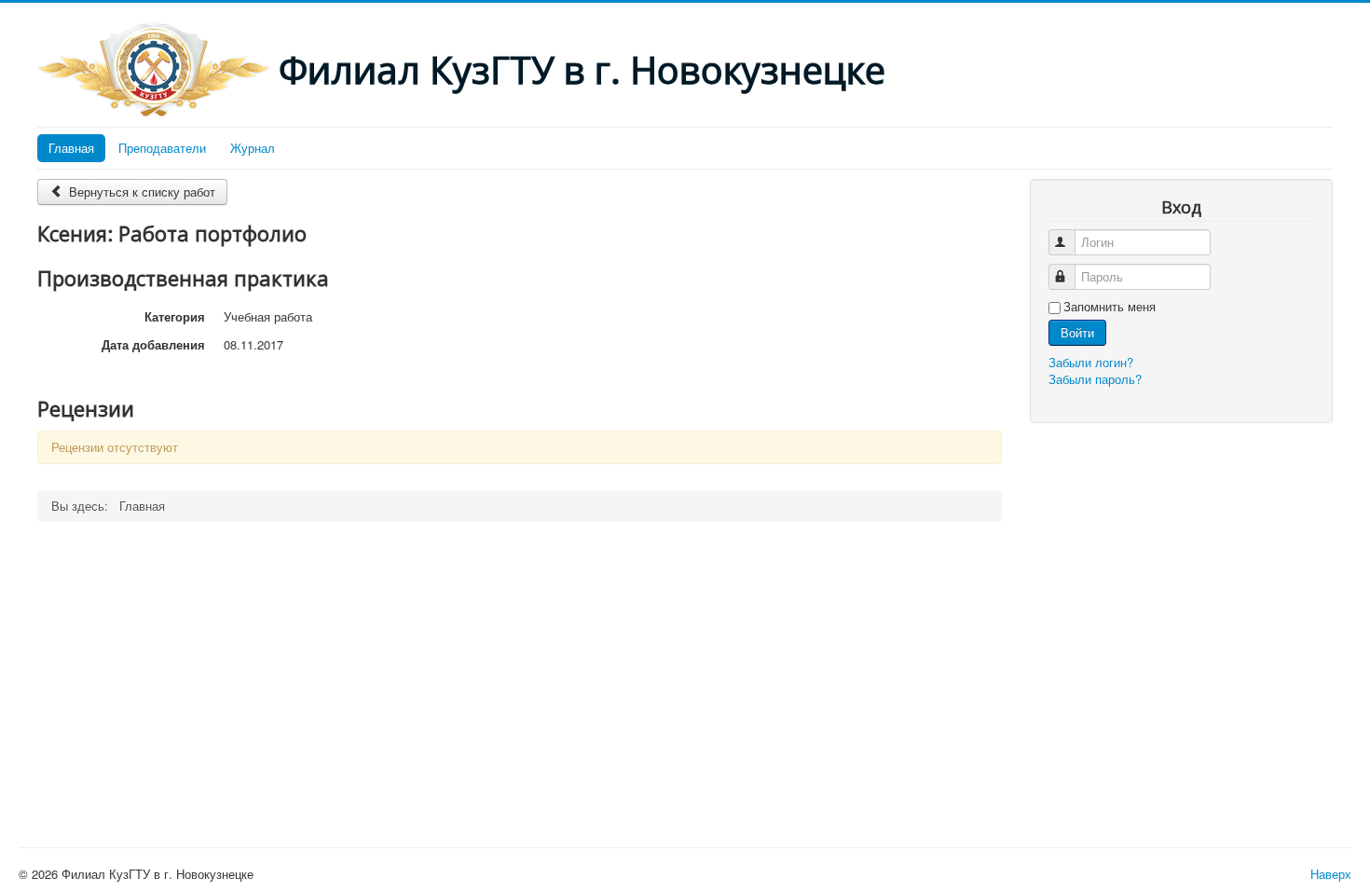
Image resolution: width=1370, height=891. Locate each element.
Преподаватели (162, 148)
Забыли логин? (1090, 362)
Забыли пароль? (1095, 379)
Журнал (252, 148)
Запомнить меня (1109, 306)
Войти (1077, 332)
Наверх (1330, 874)
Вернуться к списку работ (140, 191)
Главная (71, 148)
